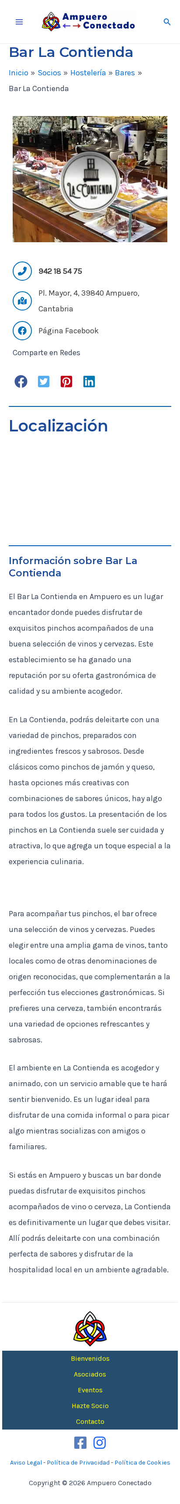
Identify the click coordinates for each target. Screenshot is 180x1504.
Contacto (90, 1421)
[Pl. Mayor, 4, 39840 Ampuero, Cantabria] (90, 301)
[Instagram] (100, 1443)
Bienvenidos (90, 1358)
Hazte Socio (90, 1406)
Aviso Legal (26, 1462)
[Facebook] (80, 1443)
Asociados (90, 1374)
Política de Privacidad (78, 1462)
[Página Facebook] (56, 330)
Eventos (90, 1390)
